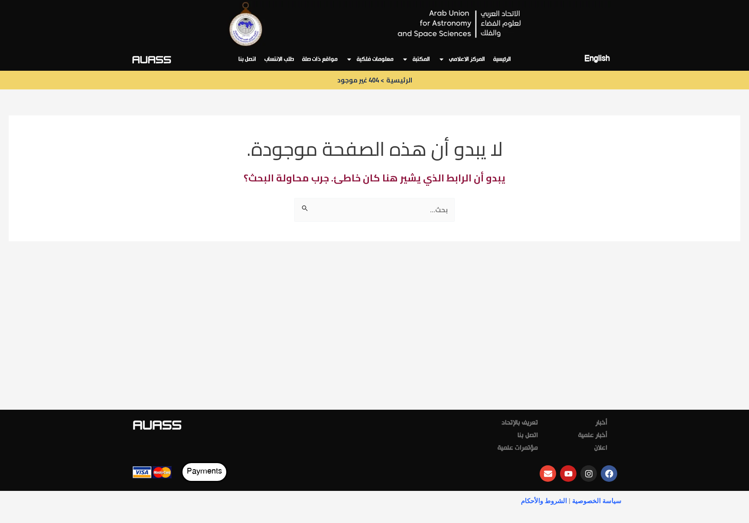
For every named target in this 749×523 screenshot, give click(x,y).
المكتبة (421, 59)
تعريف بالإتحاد (520, 423)
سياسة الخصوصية (597, 501)
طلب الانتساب (279, 59)
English (597, 59)
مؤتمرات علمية (518, 448)
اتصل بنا (247, 59)
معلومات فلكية (375, 59)
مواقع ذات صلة (320, 59)
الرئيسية (502, 59)
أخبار (601, 423)
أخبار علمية (592, 436)
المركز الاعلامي (467, 59)
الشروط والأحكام (544, 501)
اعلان (600, 448)
